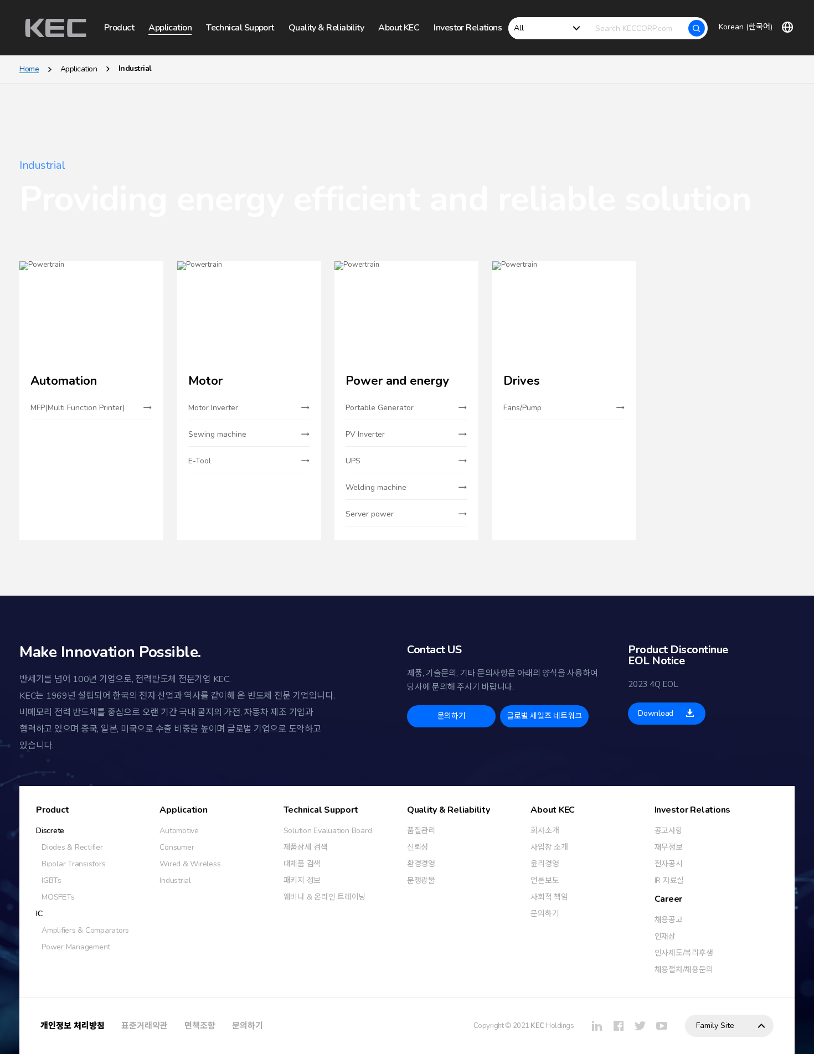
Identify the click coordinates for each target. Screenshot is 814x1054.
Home (29, 69)
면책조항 (199, 1025)
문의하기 (247, 1025)
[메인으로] (55, 28)
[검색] (696, 28)
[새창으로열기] (597, 1026)
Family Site (715, 1025)
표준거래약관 (144, 1025)
